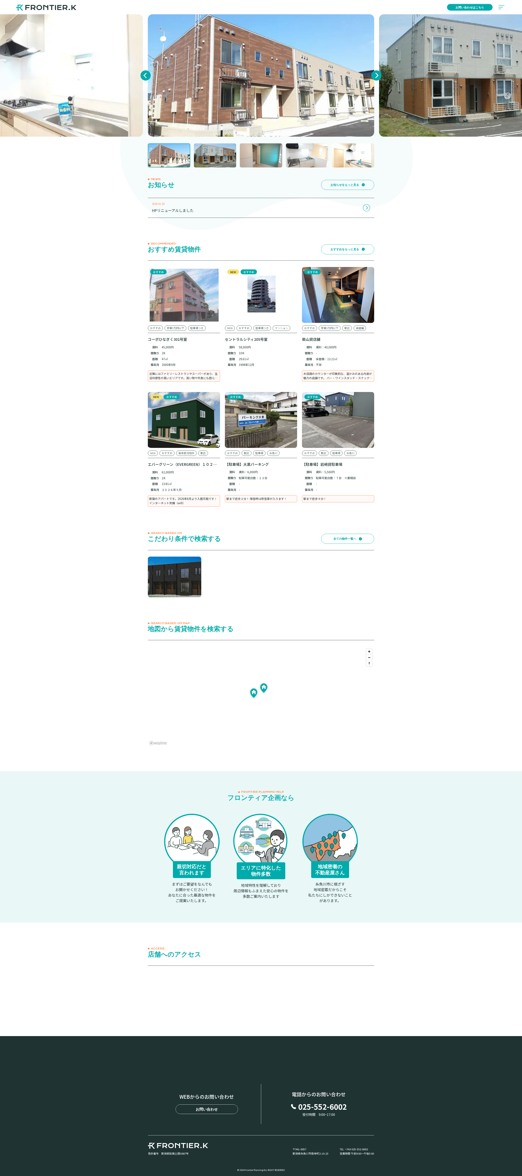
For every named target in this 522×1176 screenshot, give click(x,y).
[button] (169, 155)
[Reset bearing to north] (369, 663)
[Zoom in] (369, 651)
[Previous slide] (145, 75)
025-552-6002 (322, 1106)
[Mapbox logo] (158, 743)
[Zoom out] (369, 657)
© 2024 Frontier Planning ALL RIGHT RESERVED (261, 1170)
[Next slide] (376, 75)
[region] (261, 696)
